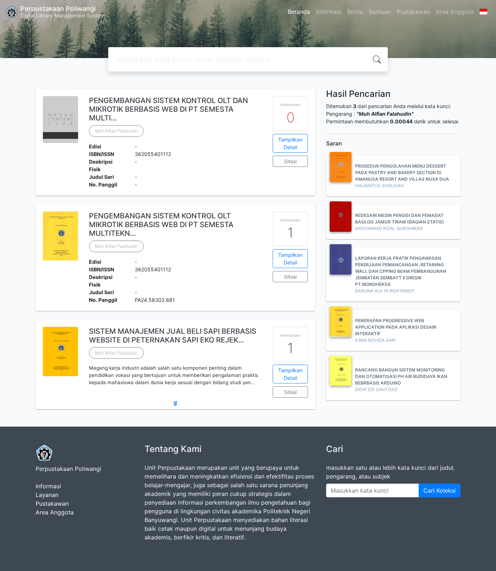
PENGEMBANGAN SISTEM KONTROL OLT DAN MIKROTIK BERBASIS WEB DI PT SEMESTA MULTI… (168, 109)
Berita (355, 11)
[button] (175, 403)
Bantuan (380, 11)
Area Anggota (455, 11)
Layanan (47, 494)
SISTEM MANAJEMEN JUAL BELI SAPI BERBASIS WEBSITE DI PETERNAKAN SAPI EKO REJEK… (172, 335)
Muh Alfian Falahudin (116, 130)
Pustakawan (413, 11)
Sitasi (290, 161)
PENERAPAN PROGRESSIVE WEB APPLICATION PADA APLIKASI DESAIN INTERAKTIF (395, 327)
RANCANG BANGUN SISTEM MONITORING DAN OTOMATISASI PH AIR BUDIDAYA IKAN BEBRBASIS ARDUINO (401, 376)
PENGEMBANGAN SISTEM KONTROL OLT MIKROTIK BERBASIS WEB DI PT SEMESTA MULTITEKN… (161, 224)
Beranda (299, 11)
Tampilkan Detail (290, 143)
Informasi (328, 11)
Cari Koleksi (439, 490)
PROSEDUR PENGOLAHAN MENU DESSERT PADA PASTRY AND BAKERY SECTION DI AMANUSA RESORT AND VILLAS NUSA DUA (402, 172)
